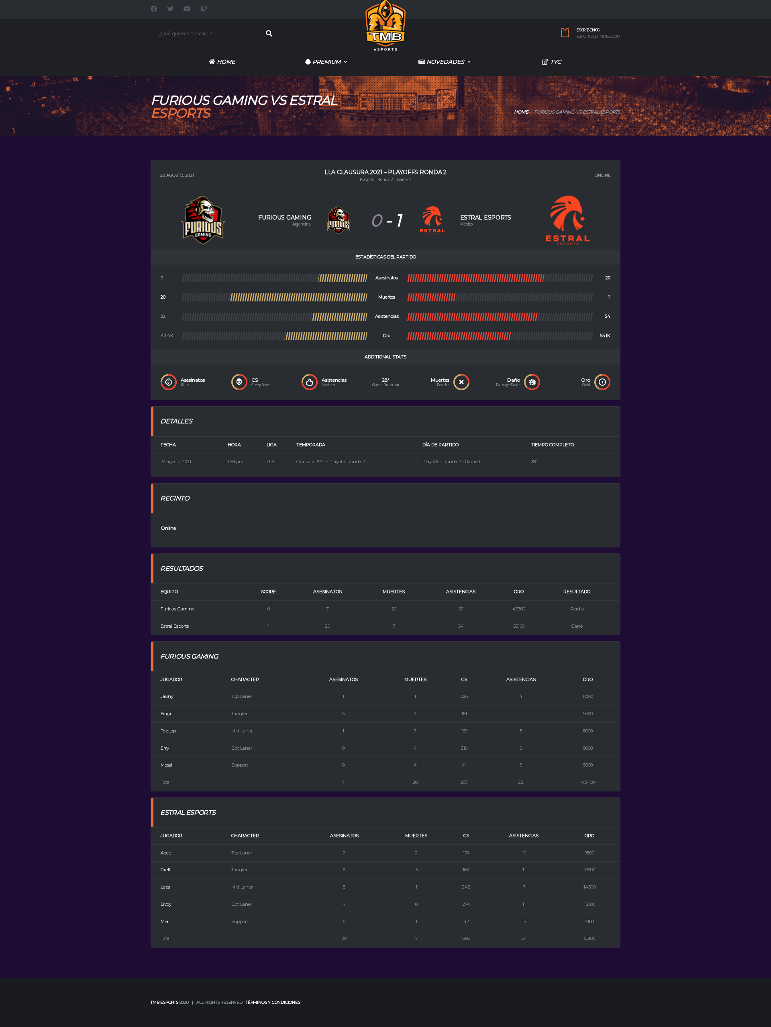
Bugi (166, 713)
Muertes (415, 679)
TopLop (168, 731)
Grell (165, 869)
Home (225, 61)
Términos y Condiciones (273, 1002)
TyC (555, 61)
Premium (326, 61)
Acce (166, 853)
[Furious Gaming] (338, 220)
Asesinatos (343, 679)
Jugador (171, 679)
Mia (164, 921)
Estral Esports (175, 626)
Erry (165, 748)
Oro (588, 679)
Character (245, 679)
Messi (166, 765)
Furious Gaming (178, 609)
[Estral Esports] (432, 220)
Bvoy (166, 904)
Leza (165, 887)
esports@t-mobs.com (598, 37)
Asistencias (521, 679)
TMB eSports (164, 1002)
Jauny (167, 696)
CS (464, 679)
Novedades (444, 61)
